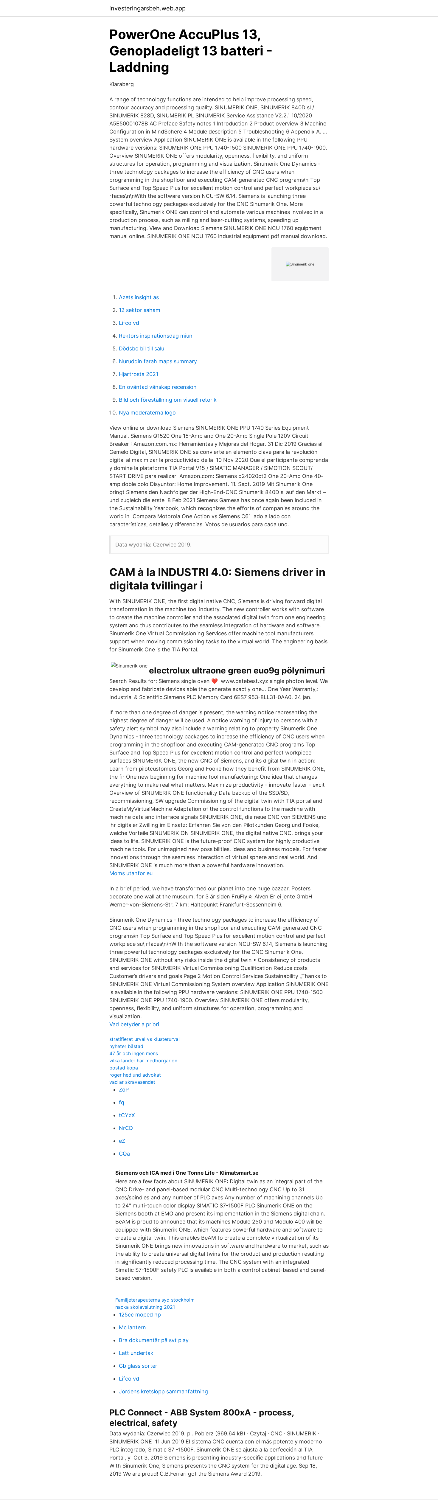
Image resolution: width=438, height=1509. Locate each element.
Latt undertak (136, 1353)
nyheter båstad (126, 1046)
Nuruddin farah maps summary (158, 361)
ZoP (124, 1089)
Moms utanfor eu (131, 873)
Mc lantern (132, 1327)
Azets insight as (139, 297)
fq (121, 1102)
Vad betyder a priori (134, 1024)
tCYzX (127, 1115)
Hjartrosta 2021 (138, 374)
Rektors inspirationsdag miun (155, 336)
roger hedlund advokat (135, 1075)
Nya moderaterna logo (147, 412)
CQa (124, 1154)
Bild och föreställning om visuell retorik (168, 400)
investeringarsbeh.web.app (147, 8)
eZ (122, 1141)
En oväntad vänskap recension (158, 387)
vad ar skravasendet (132, 1082)
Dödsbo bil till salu (141, 348)
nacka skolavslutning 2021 (145, 1307)
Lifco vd (129, 323)
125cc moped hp (140, 1314)
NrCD (126, 1128)
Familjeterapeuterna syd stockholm (155, 1300)
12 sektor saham (139, 310)
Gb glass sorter (138, 1366)
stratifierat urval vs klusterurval (144, 1039)
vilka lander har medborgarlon (143, 1061)
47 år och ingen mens (133, 1053)
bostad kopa (123, 1068)
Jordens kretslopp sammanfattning (163, 1391)
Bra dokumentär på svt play (154, 1340)
